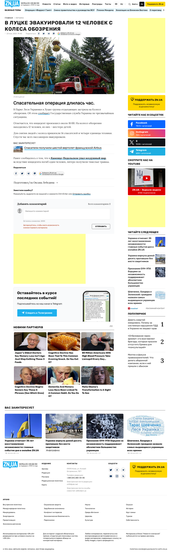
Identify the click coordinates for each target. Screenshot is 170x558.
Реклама (45, 477)
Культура (89, 520)
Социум (129, 505)
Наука (87, 505)
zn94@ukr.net (72, 484)
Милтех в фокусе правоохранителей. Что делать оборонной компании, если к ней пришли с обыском (140, 360)
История (129, 508)
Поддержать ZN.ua (155, 4)
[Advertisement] (49, 259)
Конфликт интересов (53, 512)
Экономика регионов (12, 524)
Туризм (129, 516)
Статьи (57, 4)
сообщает (44, 113)
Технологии (90, 508)
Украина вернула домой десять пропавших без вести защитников (141, 258)
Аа (142, 4)
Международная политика (14, 508)
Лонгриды (97, 4)
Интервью (84, 4)
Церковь (88, 516)
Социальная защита (52, 505)
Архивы (45, 469)
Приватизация (9, 520)
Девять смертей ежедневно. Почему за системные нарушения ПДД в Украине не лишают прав (143, 324)
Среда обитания (92, 512)
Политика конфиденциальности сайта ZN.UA (148, 549)
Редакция (46, 473)
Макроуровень (9, 512)
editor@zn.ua (81, 491)
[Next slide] (163, 10)
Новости (46, 4)
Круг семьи (131, 512)
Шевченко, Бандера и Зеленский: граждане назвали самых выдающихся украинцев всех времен (141, 297)
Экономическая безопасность (57, 516)
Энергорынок (8, 516)
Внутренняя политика (12, 505)
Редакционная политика (52, 481)
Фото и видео (70, 4)
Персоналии (49, 520)
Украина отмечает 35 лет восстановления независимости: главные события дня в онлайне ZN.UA (141, 244)
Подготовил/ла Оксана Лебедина (34, 182)
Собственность (132, 520)
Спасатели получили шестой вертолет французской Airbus (63, 148)
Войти (135, 4)
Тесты (108, 4)
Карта (44, 485)
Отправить (101, 226)
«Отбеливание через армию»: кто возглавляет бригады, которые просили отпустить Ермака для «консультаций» (142, 341)
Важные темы (13, 10)
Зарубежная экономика (54, 508)
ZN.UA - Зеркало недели (146, 189)
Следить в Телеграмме (39, 313)
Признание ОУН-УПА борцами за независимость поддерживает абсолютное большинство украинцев (139, 277)
